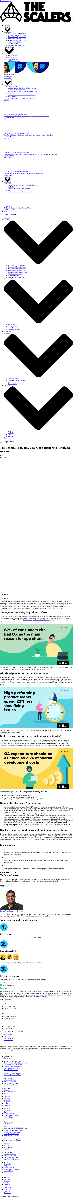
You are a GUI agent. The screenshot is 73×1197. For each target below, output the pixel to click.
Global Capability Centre (11, 1068)
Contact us (7, 1105)
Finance (6, 1090)
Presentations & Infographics (12, 1115)
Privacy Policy (41, 996)
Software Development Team (12, 1075)
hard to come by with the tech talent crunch (36, 620)
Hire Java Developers (10, 1081)
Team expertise (9, 47)
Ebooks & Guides (9, 1113)
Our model (7, 25)
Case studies (7, 78)
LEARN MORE (5, 884)
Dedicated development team (12, 1066)
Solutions (7, 27)
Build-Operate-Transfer (11, 1070)
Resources (8, 80)
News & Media (8, 1117)
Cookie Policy (8, 1191)
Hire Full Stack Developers (12, 1085)
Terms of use (8, 1187)
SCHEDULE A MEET (7, 214)
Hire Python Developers (11, 1083)
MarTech (6, 1093)
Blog (5, 211)
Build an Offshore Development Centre (15, 1063)
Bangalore (7, 1102)
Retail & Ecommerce (10, 1091)
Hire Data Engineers (10, 1080)
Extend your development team (13, 1064)
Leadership (7, 1100)
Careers (6, 1103)
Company (7, 177)
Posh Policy (7, 1193)
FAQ (5, 1119)
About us (6, 1098)
